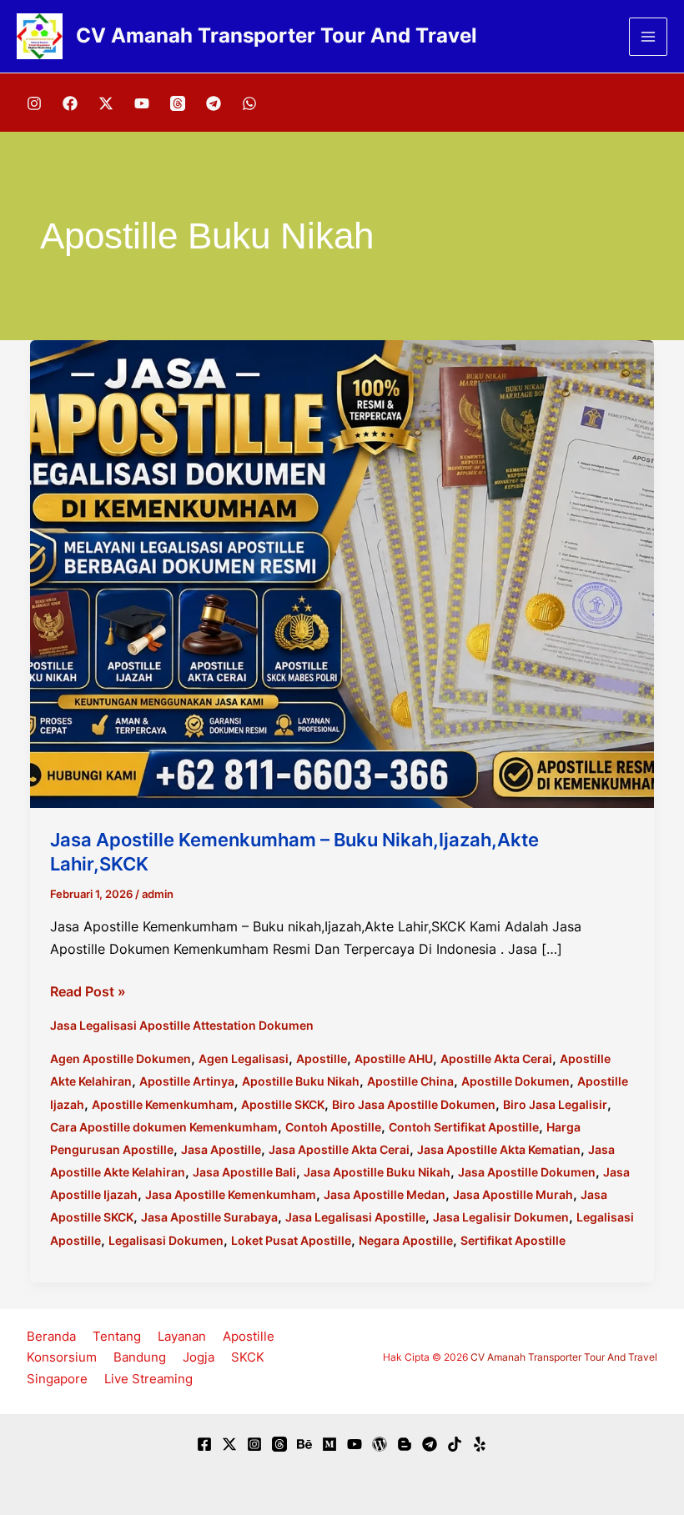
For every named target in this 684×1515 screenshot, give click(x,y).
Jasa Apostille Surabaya (209, 1217)
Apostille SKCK (282, 1104)
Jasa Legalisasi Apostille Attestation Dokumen (182, 1025)
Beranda (51, 1336)
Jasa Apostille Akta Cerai (339, 1149)
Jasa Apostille (221, 1149)
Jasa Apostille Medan (384, 1194)
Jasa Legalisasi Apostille (355, 1217)
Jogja (198, 1357)
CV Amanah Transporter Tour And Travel (276, 35)
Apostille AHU (394, 1058)
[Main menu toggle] (648, 37)
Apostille (321, 1058)
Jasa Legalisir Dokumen (501, 1217)
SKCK (247, 1357)
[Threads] (177, 103)
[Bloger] (404, 1444)
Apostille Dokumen (515, 1081)
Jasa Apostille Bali (244, 1172)
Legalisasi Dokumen (166, 1240)
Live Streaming (148, 1379)
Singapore (57, 1379)
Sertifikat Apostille (513, 1240)
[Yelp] (479, 1444)
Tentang (117, 1336)
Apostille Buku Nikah (301, 1081)
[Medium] (329, 1444)
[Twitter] (229, 1444)
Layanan (182, 1336)
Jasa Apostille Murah (513, 1194)
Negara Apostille (406, 1240)
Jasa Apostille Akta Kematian (499, 1149)
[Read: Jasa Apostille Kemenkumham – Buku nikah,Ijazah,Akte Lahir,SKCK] (342, 572)
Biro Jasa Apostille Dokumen (413, 1104)
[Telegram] (213, 103)
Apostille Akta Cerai (496, 1058)
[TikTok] (454, 1444)
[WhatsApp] (249, 103)
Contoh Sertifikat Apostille (464, 1127)
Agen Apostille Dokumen (120, 1058)
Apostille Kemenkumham (163, 1104)
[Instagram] (34, 103)
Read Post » (88, 992)
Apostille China (410, 1081)
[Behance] (304, 1444)
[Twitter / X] (105, 103)
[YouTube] (141, 103)
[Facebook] (70, 103)
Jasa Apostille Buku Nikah (377, 1172)
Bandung (139, 1357)
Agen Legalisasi (244, 1058)
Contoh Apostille (333, 1127)
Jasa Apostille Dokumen (527, 1172)
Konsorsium (62, 1357)
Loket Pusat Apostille (291, 1240)
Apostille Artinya (186, 1081)
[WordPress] (379, 1444)
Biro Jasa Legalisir (555, 1104)
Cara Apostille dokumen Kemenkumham (164, 1127)
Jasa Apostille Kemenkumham (230, 1194)
